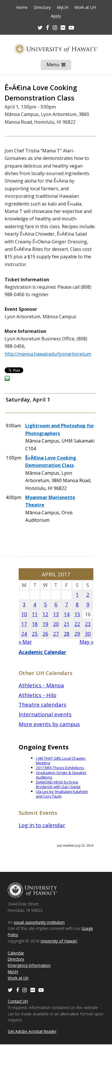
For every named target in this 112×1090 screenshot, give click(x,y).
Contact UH (18, 1001)
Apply (56, 16)
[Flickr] (32, 989)
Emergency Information (29, 965)
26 (45, 634)
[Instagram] (24, 989)
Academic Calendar (42, 652)
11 (35, 614)
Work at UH (85, 7)
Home (22, 7)
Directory (42, 7)
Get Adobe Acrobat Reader (32, 1031)
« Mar (25, 642)
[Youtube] (71, 27)
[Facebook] (17, 989)
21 (66, 624)
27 (56, 634)
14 (66, 614)
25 (35, 634)
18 (35, 624)
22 (77, 624)
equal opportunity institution (39, 922)
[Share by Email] (7, 379)
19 (45, 624)
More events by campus (49, 724)
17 (24, 624)
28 (66, 634)
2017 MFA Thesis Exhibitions (60, 767)
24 (24, 634)
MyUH (62, 7)
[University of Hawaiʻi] (56, 49)
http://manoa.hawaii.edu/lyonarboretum (48, 354)
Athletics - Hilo (37, 695)
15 (77, 614)
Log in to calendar (42, 825)
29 (77, 634)
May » (86, 642)
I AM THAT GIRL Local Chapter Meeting (61, 761)
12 (45, 614)
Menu (59, 65)
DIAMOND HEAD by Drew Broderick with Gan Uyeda (58, 784)
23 (88, 624)
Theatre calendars (42, 704)
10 (24, 614)
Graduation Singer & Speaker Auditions (61, 775)
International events (45, 714)
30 (88, 634)
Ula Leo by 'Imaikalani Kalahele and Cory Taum (62, 794)
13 (56, 614)
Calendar (16, 953)
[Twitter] (10, 989)
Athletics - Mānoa (41, 685)
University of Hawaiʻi (58, 941)
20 (56, 624)
